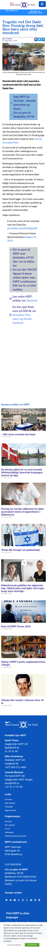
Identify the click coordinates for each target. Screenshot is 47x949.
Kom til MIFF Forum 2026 (15, 626)
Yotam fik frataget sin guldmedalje (20, 550)
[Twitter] (10, 900)
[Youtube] (14, 900)
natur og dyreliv (22, 319)
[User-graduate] (39, 900)
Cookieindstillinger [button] (14, 945)
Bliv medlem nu (12, 11)
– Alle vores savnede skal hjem (18, 434)
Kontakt (8, 821)
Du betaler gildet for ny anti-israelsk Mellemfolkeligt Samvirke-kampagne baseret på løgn (22, 472)
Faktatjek (9, 806)
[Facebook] (6, 900)
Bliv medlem (10, 825)
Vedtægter (9, 832)
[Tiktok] (23, 900)
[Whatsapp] (27, 900)
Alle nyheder (10, 803)
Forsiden (8, 799)
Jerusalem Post (21, 315)
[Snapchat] (35, 900)
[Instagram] (18, 900)
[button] (39, 39)
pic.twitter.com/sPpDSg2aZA (22, 228)
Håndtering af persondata (15, 836)
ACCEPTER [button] (32, 945)
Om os (7, 828)
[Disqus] (23, 357)
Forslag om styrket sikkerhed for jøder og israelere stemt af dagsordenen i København (22, 511)
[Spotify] (31, 900)
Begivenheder (10, 810)
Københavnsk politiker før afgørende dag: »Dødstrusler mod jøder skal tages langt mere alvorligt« (22, 588)
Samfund (32, 300)
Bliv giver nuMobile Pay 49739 (35, 12)
